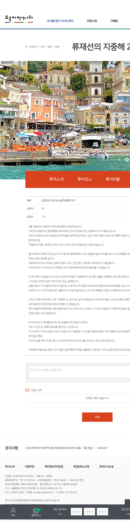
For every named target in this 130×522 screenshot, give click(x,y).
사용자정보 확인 (76, 480)
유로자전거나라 (19, 19)
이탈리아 (33, 46)
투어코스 (85, 179)
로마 (42, 46)
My (13, 515)
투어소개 (56, 179)
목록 (97, 417)
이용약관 (29, 466)
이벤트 (114, 21)
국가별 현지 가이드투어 (60, 21)
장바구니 (36, 513)
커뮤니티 (92, 21)
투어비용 (113, 179)
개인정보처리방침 (53, 466)
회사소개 (10, 466)
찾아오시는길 (106, 466)
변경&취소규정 (81, 466)
